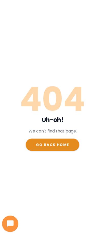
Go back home (52, 144)
